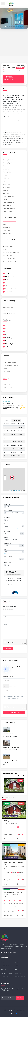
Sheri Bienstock (8, 915)
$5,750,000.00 (9, 911)
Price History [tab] (16, 420)
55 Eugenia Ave (9, 821)
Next (23, 775)
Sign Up (16, 962)
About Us (3, 969)
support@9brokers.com (10, 952)
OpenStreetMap (17, 490)
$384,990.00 (8, 880)
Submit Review (8, 648)
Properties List (5, 965)
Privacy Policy (18, 973)
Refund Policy (4, 976)
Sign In (16, 965)
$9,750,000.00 (9, 834)
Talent (2, 962)
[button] (5, 26)
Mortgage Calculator (6, 973)
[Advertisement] (14, 42)
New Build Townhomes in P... (13, 863)
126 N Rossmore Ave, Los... (13, 892)
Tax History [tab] (7, 420)
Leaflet (11, 490)
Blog (16, 969)
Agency (7, 838)
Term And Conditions (20, 976)
